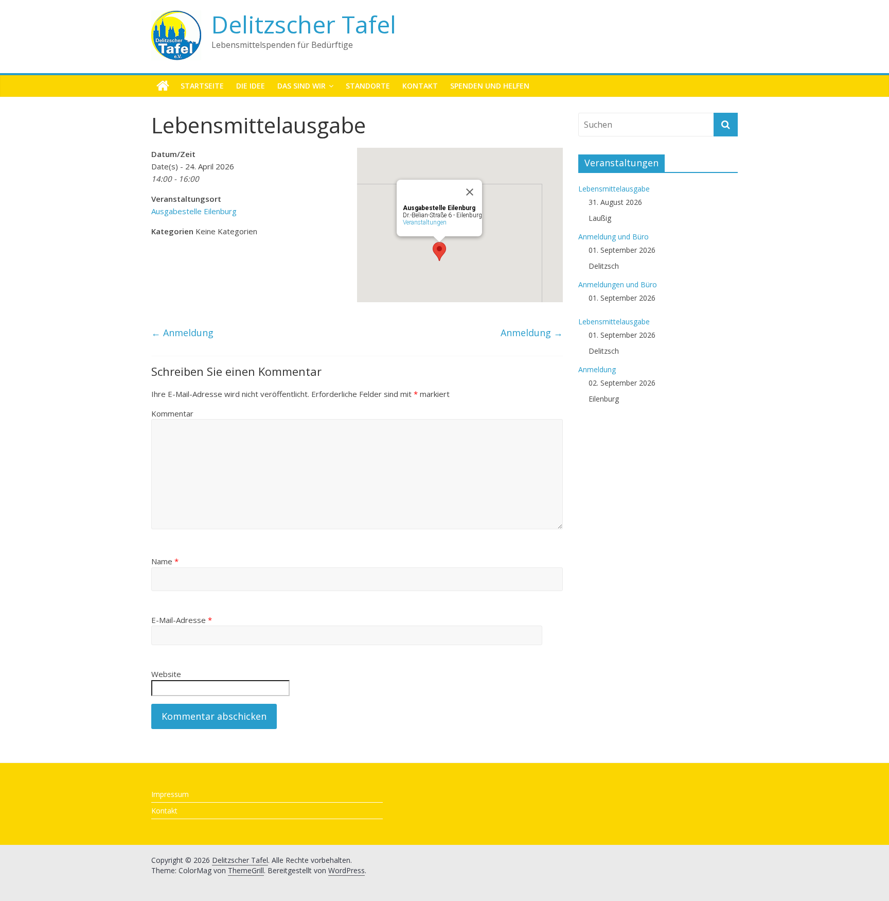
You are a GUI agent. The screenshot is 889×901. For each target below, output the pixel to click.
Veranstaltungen (425, 222)
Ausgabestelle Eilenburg (194, 211)
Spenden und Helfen (489, 86)
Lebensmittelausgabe (614, 189)
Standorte (368, 86)
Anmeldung (182, 332)
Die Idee (250, 86)
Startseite (202, 86)
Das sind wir (301, 86)
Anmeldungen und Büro (617, 284)
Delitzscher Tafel (303, 24)
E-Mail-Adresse (181, 620)
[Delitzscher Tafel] (162, 86)
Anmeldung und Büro (613, 236)
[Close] (469, 192)
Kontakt (420, 86)
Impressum (170, 794)
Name (165, 561)
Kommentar (172, 413)
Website (166, 674)
